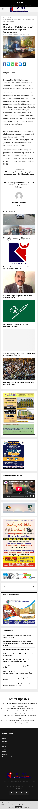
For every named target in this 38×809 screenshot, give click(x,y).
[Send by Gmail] (16, 64)
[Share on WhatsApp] (12, 64)
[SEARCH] (33, 587)
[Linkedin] (21, 793)
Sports (4, 754)
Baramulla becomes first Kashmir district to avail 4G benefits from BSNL (18, 268)
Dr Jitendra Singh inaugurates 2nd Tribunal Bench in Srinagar (17, 296)
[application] (19, 489)
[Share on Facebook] (4, 64)
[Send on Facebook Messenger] (20, 64)
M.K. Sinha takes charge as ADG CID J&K (16, 649)
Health (4, 751)
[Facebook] (12, 793)
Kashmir (5, 24)
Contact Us (20, 5)
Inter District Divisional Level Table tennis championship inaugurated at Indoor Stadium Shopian (18, 643)
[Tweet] (8, 64)
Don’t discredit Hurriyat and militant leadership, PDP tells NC (15, 325)
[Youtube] (26, 793)
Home (4, 738)
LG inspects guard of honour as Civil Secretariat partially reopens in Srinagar (19, 184)
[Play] (5, 496)
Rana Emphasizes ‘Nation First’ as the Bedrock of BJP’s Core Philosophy (19, 354)
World (4, 749)
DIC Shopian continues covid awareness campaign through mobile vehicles (16, 239)
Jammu (4, 743)
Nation (4, 746)
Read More (27, 807)
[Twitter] (16, 793)
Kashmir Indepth (9, 34)
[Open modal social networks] (24, 64)
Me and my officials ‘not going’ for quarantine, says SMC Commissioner (19, 173)
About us (12, 5)
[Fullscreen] (33, 496)
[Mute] (30, 496)
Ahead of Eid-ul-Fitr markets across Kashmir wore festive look (18, 383)
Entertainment (7, 757)
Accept (18, 807)
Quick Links (27, 5)
